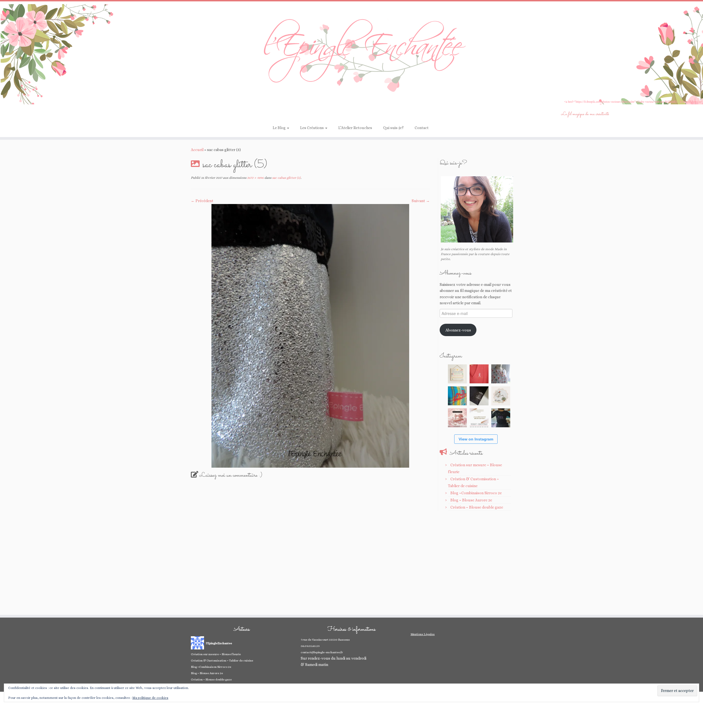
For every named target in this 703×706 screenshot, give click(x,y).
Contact (422, 127)
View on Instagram (476, 439)
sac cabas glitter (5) (286, 178)
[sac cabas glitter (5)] (310, 335)
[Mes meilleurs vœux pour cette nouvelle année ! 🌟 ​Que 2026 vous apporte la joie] (457, 417)
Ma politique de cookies (150, 698)
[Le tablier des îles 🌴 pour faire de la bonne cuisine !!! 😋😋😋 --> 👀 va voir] (457, 395)
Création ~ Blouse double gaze (476, 507)
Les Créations (312, 127)
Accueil (197, 149)
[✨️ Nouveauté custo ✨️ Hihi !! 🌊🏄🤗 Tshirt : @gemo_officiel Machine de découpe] (479, 373)
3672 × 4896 (255, 178)
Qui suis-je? (393, 127)
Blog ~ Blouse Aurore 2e (471, 500)
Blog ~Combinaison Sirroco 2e (476, 493)
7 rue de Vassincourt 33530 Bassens (325, 639)
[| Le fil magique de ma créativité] (351, 54)
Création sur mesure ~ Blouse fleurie (216, 654)
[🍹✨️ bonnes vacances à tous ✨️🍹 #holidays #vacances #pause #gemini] (457, 373)
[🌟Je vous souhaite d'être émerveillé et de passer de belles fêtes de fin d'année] (479, 417)
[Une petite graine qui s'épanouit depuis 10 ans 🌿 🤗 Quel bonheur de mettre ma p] (500, 395)
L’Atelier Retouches (355, 127)
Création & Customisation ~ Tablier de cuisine (222, 660)
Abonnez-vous (458, 330)
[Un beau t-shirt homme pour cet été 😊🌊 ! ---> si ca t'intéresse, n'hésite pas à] (479, 395)
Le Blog (279, 127)
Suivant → (421, 201)
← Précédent (202, 201)
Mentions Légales (423, 634)
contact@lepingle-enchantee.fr (322, 652)
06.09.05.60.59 (310, 646)
